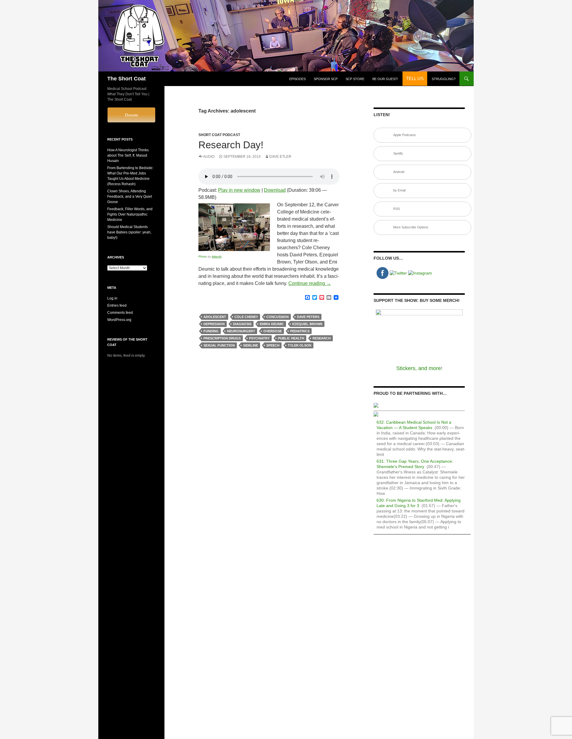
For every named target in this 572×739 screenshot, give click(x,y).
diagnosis (242, 324)
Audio (208, 157)
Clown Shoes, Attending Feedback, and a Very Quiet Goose (129, 196)
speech (272, 345)
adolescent (214, 317)
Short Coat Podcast (219, 135)
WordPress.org (119, 320)
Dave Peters (308, 317)
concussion (277, 317)
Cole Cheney (246, 317)
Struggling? (444, 79)
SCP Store (355, 79)
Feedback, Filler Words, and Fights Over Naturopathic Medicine (130, 214)
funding (211, 331)
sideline (250, 345)
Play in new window (239, 190)
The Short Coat (126, 79)
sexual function (219, 345)
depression (214, 324)
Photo (202, 256)
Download (275, 190)
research (322, 338)
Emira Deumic (272, 324)
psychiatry (259, 338)
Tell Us (415, 78)
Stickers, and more (418, 368)
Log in (112, 298)
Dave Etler (280, 157)
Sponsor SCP (326, 79)
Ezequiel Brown (307, 324)
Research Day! (230, 144)
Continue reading (309, 283)
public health (291, 338)
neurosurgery (241, 331)
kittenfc (217, 256)
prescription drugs (222, 338)
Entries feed (117, 305)
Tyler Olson (299, 345)
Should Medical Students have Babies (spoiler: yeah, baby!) (129, 232)
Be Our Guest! (385, 79)
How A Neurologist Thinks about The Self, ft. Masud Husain (128, 155)
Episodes (297, 79)
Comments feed (120, 313)
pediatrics (300, 331)
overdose (272, 331)
